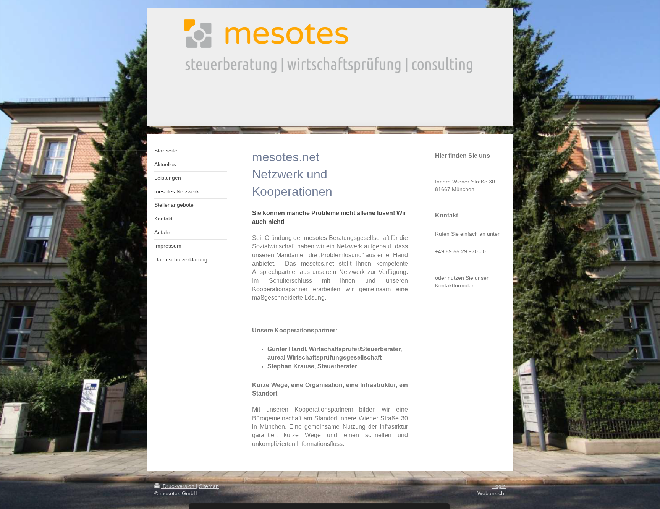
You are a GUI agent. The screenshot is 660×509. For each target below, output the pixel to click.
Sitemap (209, 486)
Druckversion (178, 486)
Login (499, 486)
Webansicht (491, 493)
